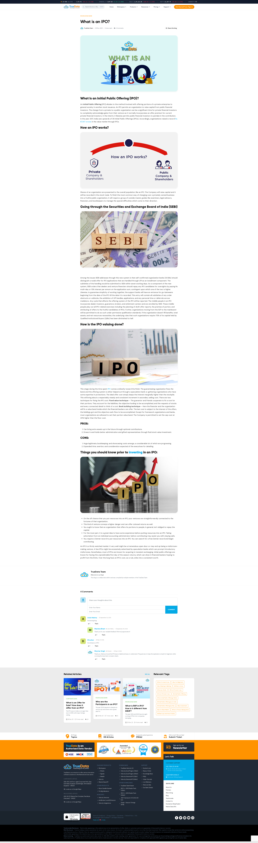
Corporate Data (71, 699)
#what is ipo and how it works (166, 713)
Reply (96, 623)
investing (136, 452)
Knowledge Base (148, 774)
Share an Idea (147, 785)
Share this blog (172, 28)
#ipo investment (182, 706)
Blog (167, 795)
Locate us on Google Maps (73, 789)
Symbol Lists (147, 768)
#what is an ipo (178, 686)
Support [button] (166, 7)
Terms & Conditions (99, 815)
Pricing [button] (156, 7)
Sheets (102, 771)
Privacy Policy (111, 815)
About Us (169, 787)
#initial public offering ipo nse (165, 706)
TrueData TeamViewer (127, 786)
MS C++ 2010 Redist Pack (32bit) (128, 789)
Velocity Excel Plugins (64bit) (129, 774)
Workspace (102, 768)
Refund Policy (129, 815)
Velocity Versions (104, 797)
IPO (109, 389)
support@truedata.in (172, 775)
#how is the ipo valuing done (180, 709)
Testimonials (169, 798)
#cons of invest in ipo (163, 694)
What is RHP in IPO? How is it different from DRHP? (136, 708)
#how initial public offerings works (167, 698)
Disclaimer (120, 815)
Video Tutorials (147, 779)
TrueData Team (88, 28)
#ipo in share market (163, 709)
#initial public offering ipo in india (166, 702)
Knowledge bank (86, 16)
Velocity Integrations (105, 803)
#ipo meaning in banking (164, 686)
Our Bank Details (148, 787)
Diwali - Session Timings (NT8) (128, 803)
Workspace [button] (121, 7)
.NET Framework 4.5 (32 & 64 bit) (129, 799)
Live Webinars (147, 782)
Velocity (101, 779)
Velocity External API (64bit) (129, 779)
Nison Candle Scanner (105, 788)
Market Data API (103, 782)
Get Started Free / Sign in (184, 7)
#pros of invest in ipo (176, 690)
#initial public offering (179, 694)
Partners (168, 790)
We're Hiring (169, 793)
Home (111, 7)
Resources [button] (144, 7)
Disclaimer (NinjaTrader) (173, 804)
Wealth (102, 776)
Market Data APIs (171, 807)
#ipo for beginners (177, 682)
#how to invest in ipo (163, 682)
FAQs (144, 776)
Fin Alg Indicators (104, 791)
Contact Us (169, 801)
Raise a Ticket (147, 771)
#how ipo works (161, 690)
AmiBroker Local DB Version (107, 800)
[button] (93, 7)
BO (136, 815)
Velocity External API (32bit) (129, 776)
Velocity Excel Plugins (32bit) (129, 771)
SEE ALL (147, 674)
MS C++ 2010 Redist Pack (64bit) (128, 794)
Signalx (102, 774)
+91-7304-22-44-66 (172, 766)
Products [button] (133, 7)
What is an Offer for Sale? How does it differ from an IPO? (75, 705)
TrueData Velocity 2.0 (127, 768)
